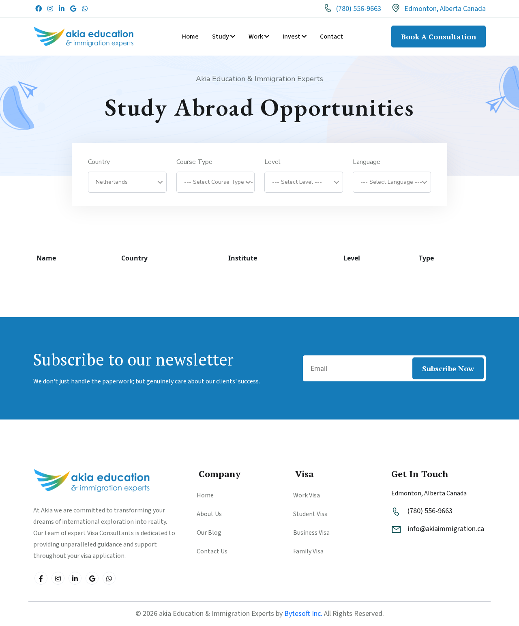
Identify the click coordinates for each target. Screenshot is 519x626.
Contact (331, 36)
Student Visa (310, 514)
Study (221, 36)
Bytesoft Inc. (303, 614)
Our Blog (209, 532)
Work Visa (306, 495)
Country (99, 162)
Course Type (194, 162)
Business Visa (311, 532)
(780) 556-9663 (358, 9)
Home (190, 36)
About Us (209, 514)
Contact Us (212, 551)
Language (366, 162)
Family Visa (308, 551)
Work (256, 36)
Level (272, 162)
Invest (292, 36)
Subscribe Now (448, 368)
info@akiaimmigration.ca (446, 529)
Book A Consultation (438, 36)
